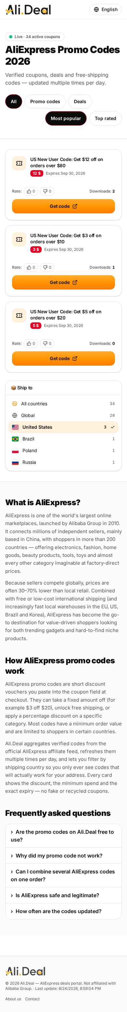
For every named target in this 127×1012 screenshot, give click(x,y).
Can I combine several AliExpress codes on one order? (63, 875)
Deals (80, 101)
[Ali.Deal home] (28, 9)
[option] (63, 404)
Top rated (105, 118)
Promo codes (45, 101)
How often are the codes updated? (56, 911)
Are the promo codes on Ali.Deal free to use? (62, 836)
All (14, 101)
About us (13, 998)
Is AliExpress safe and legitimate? (55, 895)
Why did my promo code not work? (57, 855)
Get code (60, 206)
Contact (32, 998)
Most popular (66, 118)
